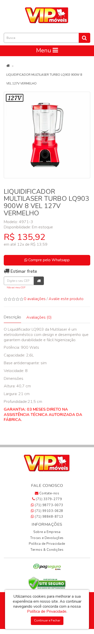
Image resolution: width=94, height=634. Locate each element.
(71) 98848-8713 (48, 516)
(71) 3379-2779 (48, 499)
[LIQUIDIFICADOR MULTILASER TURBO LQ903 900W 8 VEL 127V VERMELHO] (47, 135)
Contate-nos (48, 493)
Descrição (12, 317)
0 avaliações (35, 299)
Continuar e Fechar (47, 620)
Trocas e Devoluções (47, 538)
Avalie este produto (66, 299)
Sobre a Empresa (47, 532)
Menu (44, 50)
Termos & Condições (47, 550)
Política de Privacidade (47, 543)
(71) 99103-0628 (48, 511)
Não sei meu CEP (16, 287)
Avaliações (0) (39, 317)
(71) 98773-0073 (48, 505)
